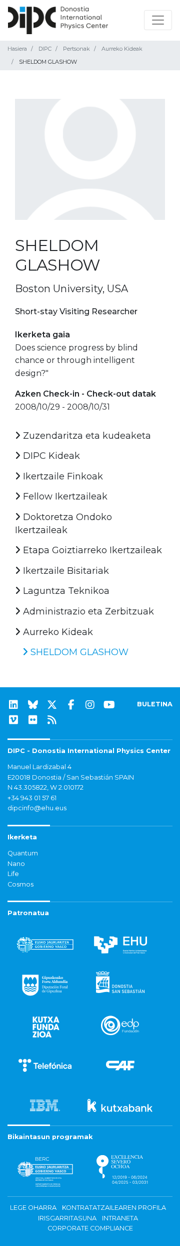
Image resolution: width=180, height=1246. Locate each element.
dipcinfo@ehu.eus (37, 808)
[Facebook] (71, 704)
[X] (52, 704)
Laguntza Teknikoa (65, 590)
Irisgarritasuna (67, 1218)
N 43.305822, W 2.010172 (46, 787)
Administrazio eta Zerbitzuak (87, 611)
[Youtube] (109, 704)
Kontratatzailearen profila (114, 1207)
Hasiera (17, 48)
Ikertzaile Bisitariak (64, 570)
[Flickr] (33, 719)
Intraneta (120, 1218)
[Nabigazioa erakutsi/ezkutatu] (158, 20)
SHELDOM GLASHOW (78, 652)
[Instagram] (90, 704)
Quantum (23, 853)
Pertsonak (76, 48)
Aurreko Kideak (122, 48)
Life (13, 874)
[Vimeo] (13, 719)
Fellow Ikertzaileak (64, 496)
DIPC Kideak (50, 455)
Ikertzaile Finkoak (61, 476)
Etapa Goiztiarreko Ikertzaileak (91, 550)
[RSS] (52, 719)
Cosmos (21, 884)
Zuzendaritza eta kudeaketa (85, 435)
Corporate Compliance (90, 1228)
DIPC (45, 48)
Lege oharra (33, 1207)
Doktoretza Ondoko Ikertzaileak (63, 524)
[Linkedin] (13, 704)
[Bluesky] (33, 704)
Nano (16, 863)
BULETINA (154, 704)
